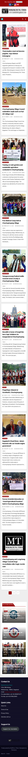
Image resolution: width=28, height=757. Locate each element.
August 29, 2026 (9, 618)
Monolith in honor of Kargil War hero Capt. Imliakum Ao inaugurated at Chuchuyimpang (13, 334)
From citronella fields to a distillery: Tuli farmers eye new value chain (13, 667)
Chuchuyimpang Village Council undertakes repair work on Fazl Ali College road (13, 111)
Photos (4, 387)
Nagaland (5, 438)
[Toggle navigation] (25, 19)
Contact (8, 753)
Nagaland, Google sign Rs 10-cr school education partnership (14, 649)
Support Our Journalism (10, 729)
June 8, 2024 (7, 395)
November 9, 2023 (9, 569)
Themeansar (14, 750)
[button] (22, 19)
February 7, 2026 (8, 58)
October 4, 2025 (8, 116)
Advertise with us (5, 717)
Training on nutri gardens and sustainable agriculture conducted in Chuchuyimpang (12, 167)
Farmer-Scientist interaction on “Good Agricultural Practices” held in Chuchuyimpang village (13, 501)
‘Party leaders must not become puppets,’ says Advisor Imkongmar (13, 53)
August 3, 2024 (8, 283)
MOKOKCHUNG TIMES (19, 172)
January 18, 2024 (8, 448)
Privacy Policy (5, 713)
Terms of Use (4, 709)
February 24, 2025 (9, 225)
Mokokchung (5, 48)
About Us (3, 705)
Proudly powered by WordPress (8, 748)
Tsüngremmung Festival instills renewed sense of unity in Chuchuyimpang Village (13, 278)
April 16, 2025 (7, 172)
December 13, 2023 (9, 506)
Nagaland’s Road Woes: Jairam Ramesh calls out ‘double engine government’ (13, 443)
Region (5, 611)
